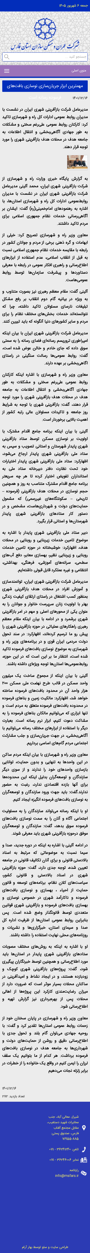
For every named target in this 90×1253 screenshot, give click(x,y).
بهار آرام (27, 1247)
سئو (44, 1247)
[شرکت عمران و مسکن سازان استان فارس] (45, 48)
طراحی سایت (59, 1247)
